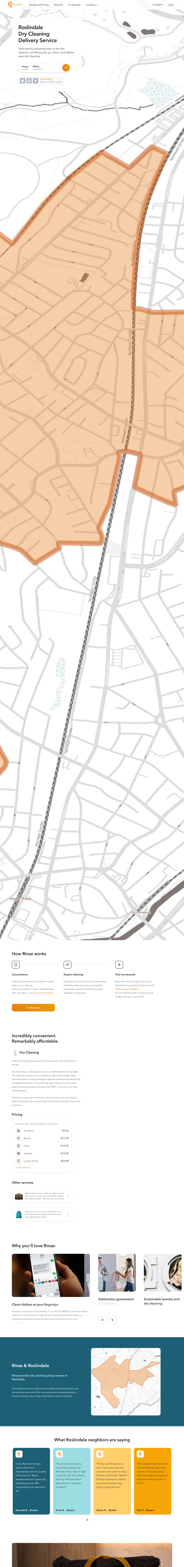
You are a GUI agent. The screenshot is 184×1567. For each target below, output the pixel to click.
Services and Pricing (39, 4)
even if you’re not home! (41, 992)
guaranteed (17, 1322)
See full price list (22, 1167)
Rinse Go (58, 4)
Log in (171, 4)
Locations (90, 4)
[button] (148, 985)
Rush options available (126, 989)
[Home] (15, 5)
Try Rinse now (33, 1007)
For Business (74, 4)
